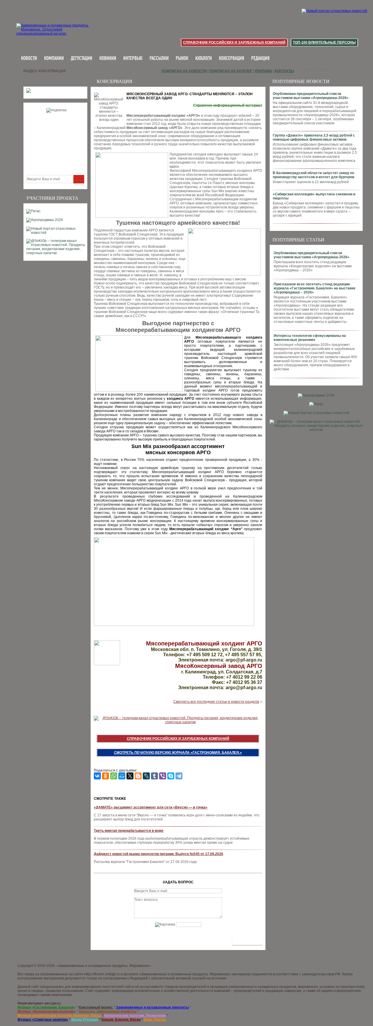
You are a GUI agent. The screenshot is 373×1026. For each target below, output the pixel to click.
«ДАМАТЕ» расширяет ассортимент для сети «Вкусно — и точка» (150, 807)
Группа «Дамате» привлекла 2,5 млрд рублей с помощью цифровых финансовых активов (314, 137)
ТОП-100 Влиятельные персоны (324, 42)
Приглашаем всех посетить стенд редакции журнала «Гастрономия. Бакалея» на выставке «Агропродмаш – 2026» (315, 288)
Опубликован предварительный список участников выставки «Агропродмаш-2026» (311, 96)
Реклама (263, 71)
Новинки (107, 58)
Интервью (132, 58)
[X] (129, 775)
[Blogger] (138, 775)
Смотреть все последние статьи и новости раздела (216, 702)
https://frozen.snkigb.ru (102, 974)
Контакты (284, 71)
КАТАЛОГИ (203, 58)
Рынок (182, 58)
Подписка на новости (184, 71)
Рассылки (159, 58)
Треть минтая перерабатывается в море (128, 831)
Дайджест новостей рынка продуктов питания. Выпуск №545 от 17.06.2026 (158, 854)
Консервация (231, 58)
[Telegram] (178, 775)
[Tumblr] (154, 775)
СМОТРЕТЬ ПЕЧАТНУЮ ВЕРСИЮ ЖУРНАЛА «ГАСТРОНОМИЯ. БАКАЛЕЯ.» (178, 753)
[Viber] (162, 775)
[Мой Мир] (121, 775)
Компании (54, 58)
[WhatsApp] (113, 775)
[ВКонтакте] (97, 775)
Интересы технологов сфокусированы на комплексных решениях (310, 338)
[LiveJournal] (146, 775)
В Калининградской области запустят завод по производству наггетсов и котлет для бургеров (313, 175)
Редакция (260, 58)
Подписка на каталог (230, 71)
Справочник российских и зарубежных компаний (234, 42)
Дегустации (81, 58)
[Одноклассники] (105, 775)
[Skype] (170, 775)
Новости (29, 58)
